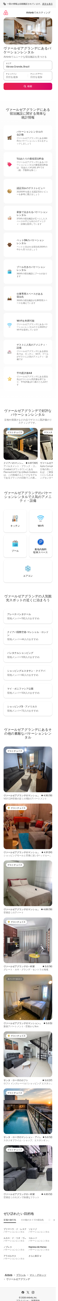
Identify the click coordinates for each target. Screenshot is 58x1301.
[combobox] (28, 66)
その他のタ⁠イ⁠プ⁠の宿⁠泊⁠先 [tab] (32, 1220)
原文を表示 (47, 4)
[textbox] (15, 77)
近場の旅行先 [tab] (10, 1220)
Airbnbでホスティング (38, 12)
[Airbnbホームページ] (6, 12)
